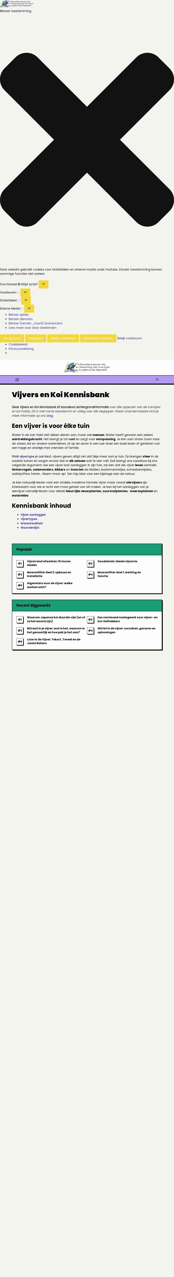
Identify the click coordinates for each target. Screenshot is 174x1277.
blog (50, 416)
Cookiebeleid (18, 344)
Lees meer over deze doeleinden (33, 328)
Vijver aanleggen (33, 515)
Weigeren (36, 338)
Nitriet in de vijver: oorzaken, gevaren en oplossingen (126, 630)
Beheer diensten (21, 319)
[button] (87, 140)
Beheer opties (19, 315)
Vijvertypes (29, 519)
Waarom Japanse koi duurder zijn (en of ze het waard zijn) (56, 619)
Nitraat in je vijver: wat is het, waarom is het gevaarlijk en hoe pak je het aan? (56, 630)
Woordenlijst (30, 528)
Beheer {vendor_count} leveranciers (36, 323)
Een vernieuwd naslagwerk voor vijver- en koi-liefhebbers (128, 619)
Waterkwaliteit (32, 523)
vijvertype (27, 456)
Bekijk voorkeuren (63, 338)
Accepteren (12, 338)
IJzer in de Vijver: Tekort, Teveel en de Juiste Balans (53, 641)
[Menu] (17, 379)
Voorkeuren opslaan (98, 338)
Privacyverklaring (21, 349)
